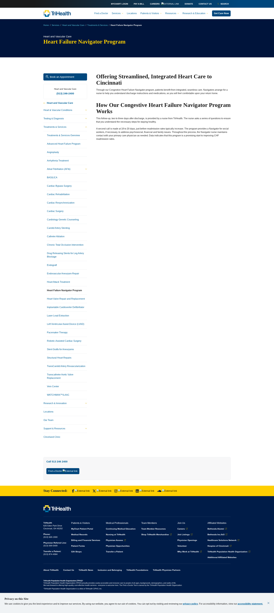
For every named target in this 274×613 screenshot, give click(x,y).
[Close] (268, 603)
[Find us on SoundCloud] (167, 491)
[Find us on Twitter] (102, 491)
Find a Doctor (55, 471)
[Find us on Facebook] (81, 491)
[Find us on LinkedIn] (145, 491)
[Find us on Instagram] (123, 491)
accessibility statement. (250, 604)
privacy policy (190, 604)
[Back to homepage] (57, 13)
